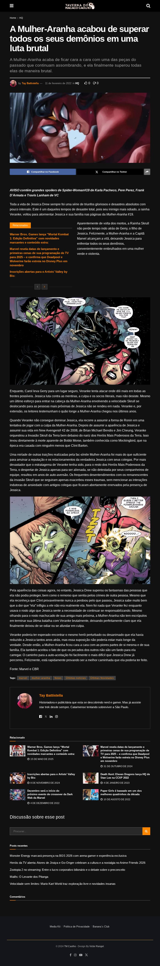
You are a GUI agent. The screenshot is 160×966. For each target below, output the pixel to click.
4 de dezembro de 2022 (45, 803)
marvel (23, 678)
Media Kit (55, 926)
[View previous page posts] (37, 286)
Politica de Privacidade (77, 926)
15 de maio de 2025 (41, 759)
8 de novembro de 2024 (45, 783)
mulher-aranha (41, 678)
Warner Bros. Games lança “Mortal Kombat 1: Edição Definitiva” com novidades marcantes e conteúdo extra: (39, 238)
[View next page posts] (44, 286)
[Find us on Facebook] (70, 955)
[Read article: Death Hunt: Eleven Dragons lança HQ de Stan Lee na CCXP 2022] (91, 778)
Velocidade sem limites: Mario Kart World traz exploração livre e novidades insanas (63, 883)
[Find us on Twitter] (86, 955)
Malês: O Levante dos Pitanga (29, 876)
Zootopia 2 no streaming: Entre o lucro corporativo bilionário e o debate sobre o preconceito (67, 869)
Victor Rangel (96, 946)
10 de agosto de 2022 (116, 799)
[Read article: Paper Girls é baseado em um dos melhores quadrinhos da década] (91, 794)
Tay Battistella (30, 83)
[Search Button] (148, 6)
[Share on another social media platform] (147, 172)
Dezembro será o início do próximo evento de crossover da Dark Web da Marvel (50, 794)
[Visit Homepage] (80, 6)
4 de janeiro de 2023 (116, 783)
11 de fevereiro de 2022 (58, 83)
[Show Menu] (11, 6)
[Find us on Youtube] (80, 955)
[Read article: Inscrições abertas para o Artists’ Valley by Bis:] (17, 778)
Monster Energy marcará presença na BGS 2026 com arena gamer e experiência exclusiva (68, 855)
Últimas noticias (76, 678)
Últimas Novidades (102, 678)
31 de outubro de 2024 (117, 766)
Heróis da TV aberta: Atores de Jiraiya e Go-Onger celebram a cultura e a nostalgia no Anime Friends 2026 (77, 862)
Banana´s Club (101, 926)
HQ (21, 18)
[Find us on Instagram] (75, 955)
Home (13, 18)
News (58, 678)
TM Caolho (70, 946)
